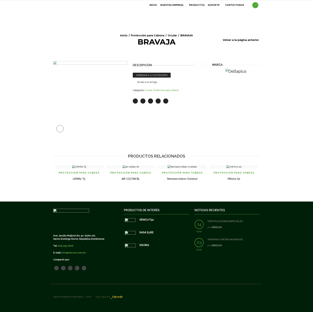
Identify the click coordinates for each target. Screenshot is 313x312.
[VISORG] (130, 249)
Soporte (214, 5)
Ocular (172, 35)
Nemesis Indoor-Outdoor (182, 178)
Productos (197, 5)
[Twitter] (135, 101)
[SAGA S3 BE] (130, 236)
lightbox (60, 128)
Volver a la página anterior (241, 40)
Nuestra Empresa (171, 5)
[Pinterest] (150, 101)
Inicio (153, 5)
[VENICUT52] (130, 223)
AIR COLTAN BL (131, 178)
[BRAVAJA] (90, 98)
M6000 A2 (234, 178)
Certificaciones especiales (225, 221)
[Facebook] (142, 101)
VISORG (144, 245)
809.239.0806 (65, 246)
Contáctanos (234, 5)
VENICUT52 (146, 219)
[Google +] (158, 101)
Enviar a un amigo (147, 82)
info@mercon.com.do (74, 252)
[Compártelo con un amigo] (165, 101)
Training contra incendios (225, 239)
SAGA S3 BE (146, 232)
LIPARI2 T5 (79, 178)
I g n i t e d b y (103, 296)
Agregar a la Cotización (151, 75)
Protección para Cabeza (147, 35)
